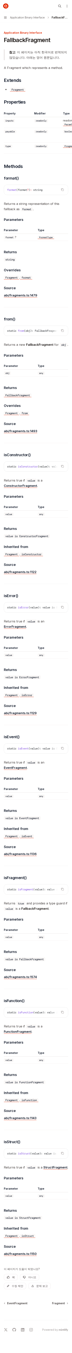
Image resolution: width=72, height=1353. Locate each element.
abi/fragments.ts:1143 (20, 1118)
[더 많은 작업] (67, 6)
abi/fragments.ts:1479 (20, 295)
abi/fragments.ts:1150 (20, 1254)
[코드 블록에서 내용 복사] (62, 189)
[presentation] (36, 331)
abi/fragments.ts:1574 (20, 977)
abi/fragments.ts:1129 (20, 713)
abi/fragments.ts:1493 (20, 431)
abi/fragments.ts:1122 (20, 572)
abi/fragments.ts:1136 (20, 854)
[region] (36, 132)
